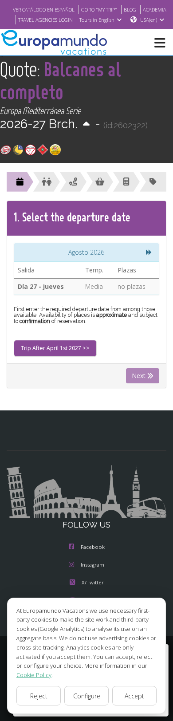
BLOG (130, 9)
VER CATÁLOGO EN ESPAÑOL (44, 9)
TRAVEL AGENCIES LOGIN (45, 19)
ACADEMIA (154, 9)
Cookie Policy (33, 675)
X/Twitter (93, 582)
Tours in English (96, 19)
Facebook (93, 547)
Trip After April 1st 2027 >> (55, 348)
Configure (86, 696)
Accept (134, 696)
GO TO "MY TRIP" (99, 9)
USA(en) (148, 19)
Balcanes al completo (60, 80)
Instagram (92, 564)
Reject (38, 696)
